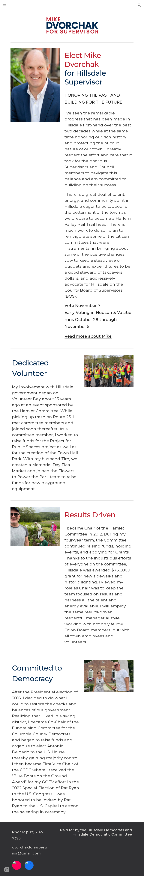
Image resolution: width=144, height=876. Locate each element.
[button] (4, 5)
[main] (98, 68)
